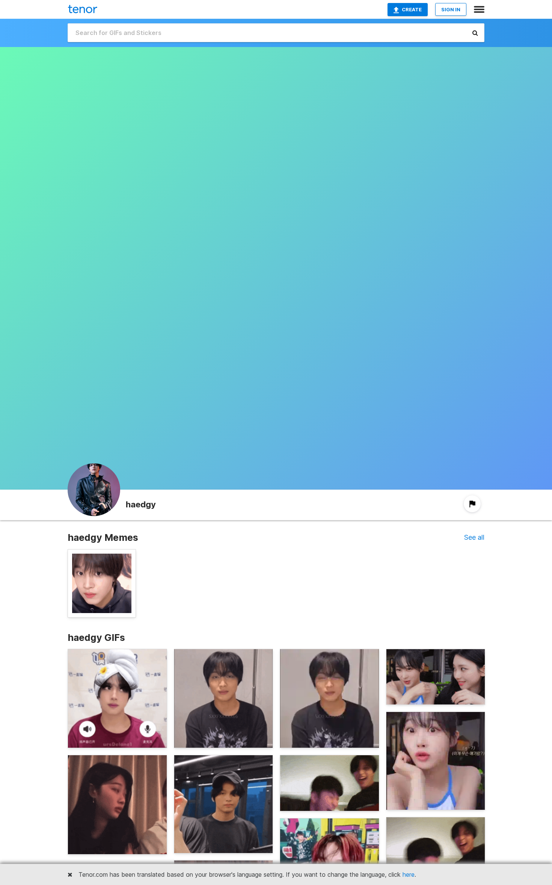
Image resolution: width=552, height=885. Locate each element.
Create (412, 9)
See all (474, 537)
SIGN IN (450, 9)
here (409, 874)
